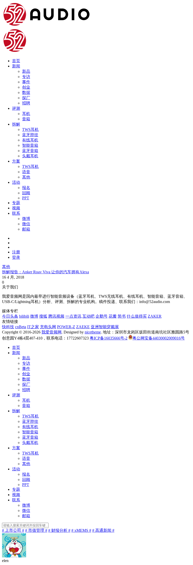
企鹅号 (101, 316)
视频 (16, 208)
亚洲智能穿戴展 (105, 327)
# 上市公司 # (13, 530)
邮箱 (26, 229)
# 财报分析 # (59, 530)
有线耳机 (30, 140)
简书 (122, 316)
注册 (16, 252)
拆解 (16, 124)
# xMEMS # (81, 530)
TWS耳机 (30, 129)
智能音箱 (30, 145)
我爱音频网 (51, 332)
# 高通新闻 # (103, 530)
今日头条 (10, 316)
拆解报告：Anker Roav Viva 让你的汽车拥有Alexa (45, 272)
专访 (26, 76)
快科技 (8, 327)
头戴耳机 (30, 156)
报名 (26, 187)
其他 (26, 177)
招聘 (26, 103)
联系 (16, 213)
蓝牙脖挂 (30, 135)
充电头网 (48, 327)
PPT (25, 198)
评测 (16, 108)
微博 (26, 218)
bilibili (24, 316)
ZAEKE (83, 327)
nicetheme (93, 332)
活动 (16, 182)
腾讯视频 (56, 316)
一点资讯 (73, 316)
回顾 (26, 193)
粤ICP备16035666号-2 (108, 338)
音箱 (26, 119)
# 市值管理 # (36, 530)
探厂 (26, 98)
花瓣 (113, 316)
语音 (26, 172)
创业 (26, 87)
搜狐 (43, 316)
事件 (26, 82)
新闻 (16, 66)
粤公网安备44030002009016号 (158, 338)
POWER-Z (66, 327)
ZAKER (155, 316)
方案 (16, 161)
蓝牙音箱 (30, 150)
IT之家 (33, 327)
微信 (26, 224)
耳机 (26, 113)
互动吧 (88, 316)
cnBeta (20, 327)
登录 (16, 257)
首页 (16, 61)
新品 (26, 71)
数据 (26, 92)
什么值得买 (137, 316)
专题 (16, 203)
